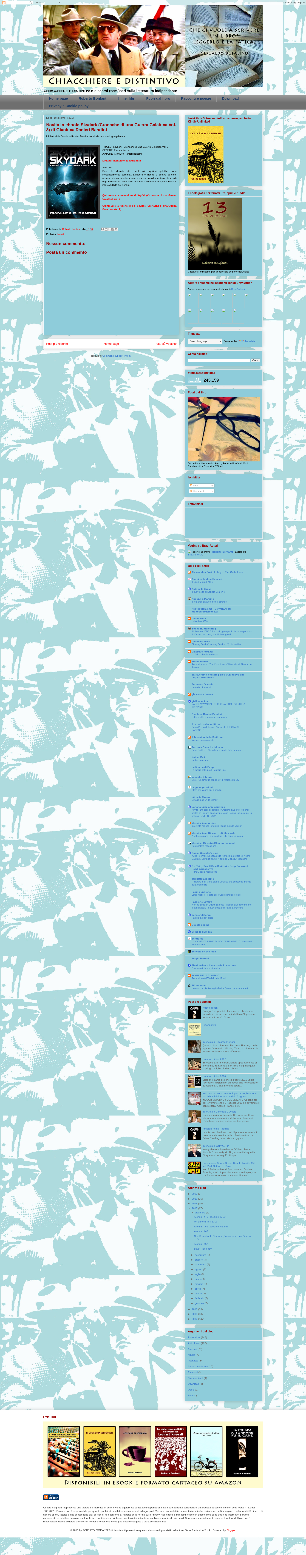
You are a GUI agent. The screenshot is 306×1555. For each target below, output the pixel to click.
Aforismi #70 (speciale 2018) (210, 1216)
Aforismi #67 (201, 1243)
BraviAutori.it (238, 289)
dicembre (200, 1212)
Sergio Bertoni (200, 958)
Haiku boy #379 (200, 621)
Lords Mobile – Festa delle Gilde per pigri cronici (216, 894)
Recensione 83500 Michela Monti (209, 978)
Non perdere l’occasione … (205, 846)
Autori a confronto (198, 1366)
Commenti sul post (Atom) (117, 355)
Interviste (193, 1360)
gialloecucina (200, 701)
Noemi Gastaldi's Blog (205, 853)
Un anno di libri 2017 (214, 1059)
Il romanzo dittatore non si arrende (209, 601)
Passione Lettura (202, 901)
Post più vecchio (166, 343)
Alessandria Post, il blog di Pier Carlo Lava (217, 572)
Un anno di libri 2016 (214, 1076)
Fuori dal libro (158, 98)
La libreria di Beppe (203, 767)
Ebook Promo (200, 661)
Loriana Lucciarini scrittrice (208, 806)
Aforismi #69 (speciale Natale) (211, 1226)
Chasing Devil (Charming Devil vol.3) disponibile (216, 644)
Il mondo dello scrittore (206, 724)
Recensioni (194, 1337)
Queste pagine (200, 924)
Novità (60, 234)
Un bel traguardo (200, 760)
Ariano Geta (199, 618)
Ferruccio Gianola (202, 684)
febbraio (200, 1298)
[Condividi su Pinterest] (116, 229)
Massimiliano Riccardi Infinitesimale (213, 833)
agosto (199, 1269)
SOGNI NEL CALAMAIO (205, 975)
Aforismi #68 (201, 1231)
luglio (198, 1274)
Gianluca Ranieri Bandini (207, 714)
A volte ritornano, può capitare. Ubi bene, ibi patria (217, 836)
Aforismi (192, 1349)
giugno (199, 1279)
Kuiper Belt (198, 757)
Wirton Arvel (199, 985)
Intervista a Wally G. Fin (216, 1145)
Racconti (193, 1372)
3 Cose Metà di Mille (202, 582)
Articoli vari (194, 1343)
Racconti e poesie (196, 98)
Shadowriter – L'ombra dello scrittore (214, 965)
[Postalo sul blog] (106, 229)
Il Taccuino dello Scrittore (207, 737)
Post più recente (57, 343)
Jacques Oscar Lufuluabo (207, 747)
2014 (195, 1319)
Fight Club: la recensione (204, 871)
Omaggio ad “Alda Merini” (205, 800)
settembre (201, 1264)
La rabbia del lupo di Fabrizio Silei (209, 770)
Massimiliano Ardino (204, 823)
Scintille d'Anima (202, 931)
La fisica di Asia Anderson (205, 654)
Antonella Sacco (201, 589)
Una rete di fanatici (201, 687)
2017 (195, 1208)
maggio (199, 1283)
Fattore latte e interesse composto (209, 717)
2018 (195, 1203)
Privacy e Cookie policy (69, 106)
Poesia (192, 1395)
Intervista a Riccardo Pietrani (219, 1041)
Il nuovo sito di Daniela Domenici (208, 592)
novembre (201, 1254)
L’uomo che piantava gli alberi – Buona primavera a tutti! (220, 988)
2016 (195, 1309)
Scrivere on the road (204, 951)
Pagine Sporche (201, 891)
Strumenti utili (195, 1378)
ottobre (199, 1259)
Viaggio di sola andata (203, 740)
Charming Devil (201, 641)
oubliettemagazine (203, 878)
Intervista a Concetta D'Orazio (219, 1111)
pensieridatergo (201, 914)
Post (195, 485)
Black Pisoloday (203, 1248)
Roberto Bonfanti (93, 98)
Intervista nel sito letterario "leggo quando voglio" (217, 826)
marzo (199, 1293)
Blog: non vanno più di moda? (207, 790)
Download (230, 98)
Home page (58, 98)
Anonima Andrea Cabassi (207, 579)
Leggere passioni (202, 787)
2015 (195, 1314)
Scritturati (197, 938)
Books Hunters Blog (204, 628)
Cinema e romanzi (202, 651)
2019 (195, 1198)
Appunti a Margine (203, 598)
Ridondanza (209, 1024)
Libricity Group (201, 797)
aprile (198, 1288)
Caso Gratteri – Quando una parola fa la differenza (217, 750)
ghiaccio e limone (202, 694)
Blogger (230, 1530)
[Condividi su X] (109, 229)
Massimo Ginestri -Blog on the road (213, 843)
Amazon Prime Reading (216, 1128)
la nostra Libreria (202, 777)
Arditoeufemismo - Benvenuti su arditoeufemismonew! (211, 610)
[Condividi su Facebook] (112, 229)
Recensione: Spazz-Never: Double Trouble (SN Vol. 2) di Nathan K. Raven (229, 1164)
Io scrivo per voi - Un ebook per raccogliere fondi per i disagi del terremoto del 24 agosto (230, 1095)
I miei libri (126, 98)
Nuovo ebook (210, 1007)
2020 (195, 1193)
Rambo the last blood (202, 917)
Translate (250, 341)
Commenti (198, 491)
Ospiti (191, 1389)
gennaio (200, 1303)
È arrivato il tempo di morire (206, 968)
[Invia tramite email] (102, 229)
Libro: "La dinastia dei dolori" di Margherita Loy (215, 780)
